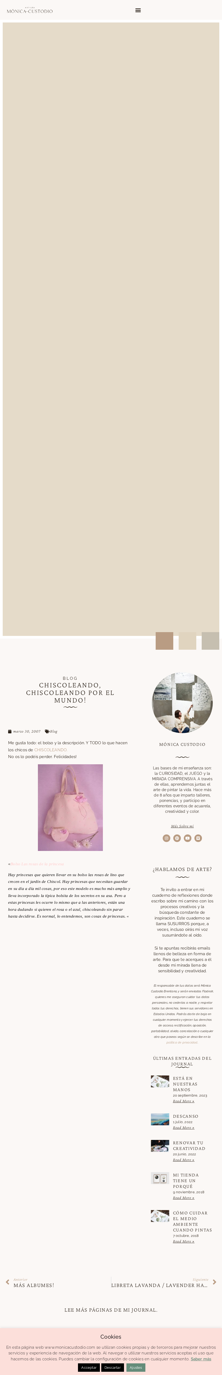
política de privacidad (181, 1042)
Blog (53, 731)
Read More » (184, 1101)
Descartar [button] (113, 1368)
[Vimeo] (198, 838)
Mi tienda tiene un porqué (186, 1180)
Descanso (186, 1116)
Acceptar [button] (89, 1368)
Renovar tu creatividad (189, 1145)
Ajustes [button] (136, 1368)
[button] (137, 9)
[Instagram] (166, 838)
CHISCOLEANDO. (51, 749)
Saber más (201, 1359)
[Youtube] (187, 838)
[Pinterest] (177, 838)
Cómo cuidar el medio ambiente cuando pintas (192, 1221)
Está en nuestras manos (185, 1083)
